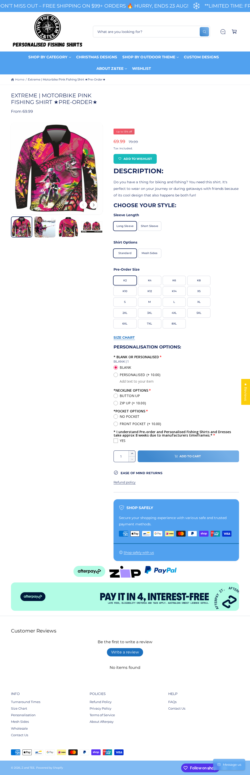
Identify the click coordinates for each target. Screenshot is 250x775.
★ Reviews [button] (245, 392)
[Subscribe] (166, 413)
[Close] (177, 352)
